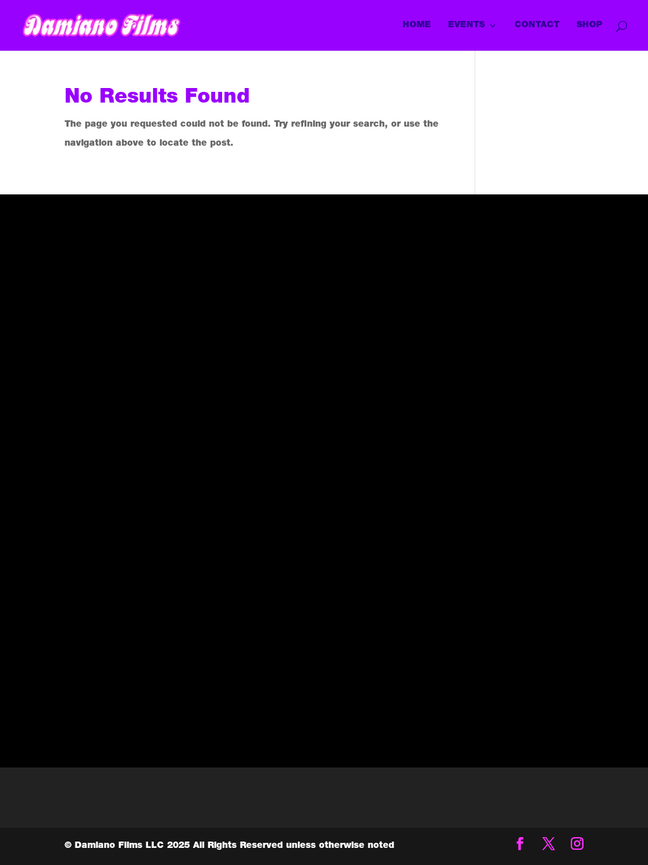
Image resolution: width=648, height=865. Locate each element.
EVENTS (466, 25)
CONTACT (536, 25)
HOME (416, 25)
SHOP (589, 25)
